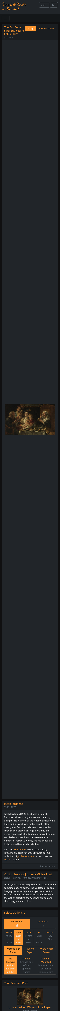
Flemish (8, 859)
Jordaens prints (26, 856)
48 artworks (20, 849)
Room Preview (46, 28)
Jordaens (8, 37)
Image (30, 28)
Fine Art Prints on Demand (14, 7)
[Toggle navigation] (5, 18)
